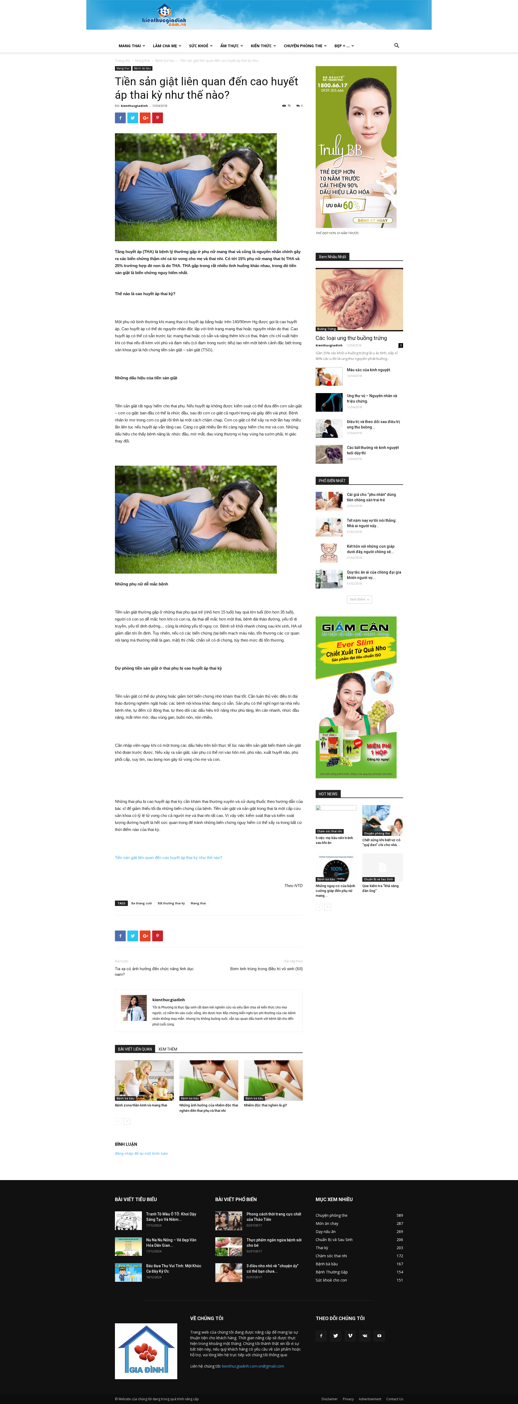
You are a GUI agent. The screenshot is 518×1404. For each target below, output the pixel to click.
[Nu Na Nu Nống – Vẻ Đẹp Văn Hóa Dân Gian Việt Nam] (128, 1246)
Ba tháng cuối (141, 903)
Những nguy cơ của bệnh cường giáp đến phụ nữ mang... (335, 891)
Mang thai (130, 45)
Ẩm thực (229, 45)
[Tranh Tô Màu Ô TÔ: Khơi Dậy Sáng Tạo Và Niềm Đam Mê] (128, 1220)
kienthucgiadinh (134, 106)
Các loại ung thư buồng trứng (351, 338)
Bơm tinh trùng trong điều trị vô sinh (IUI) (266, 968)
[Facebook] (321, 1336)
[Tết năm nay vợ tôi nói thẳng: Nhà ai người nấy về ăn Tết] (329, 527)
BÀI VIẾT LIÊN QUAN (135, 1049)
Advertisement (370, 1399)
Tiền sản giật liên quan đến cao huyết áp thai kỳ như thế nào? (168, 857)
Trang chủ (122, 60)
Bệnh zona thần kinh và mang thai (141, 1105)
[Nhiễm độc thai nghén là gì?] (273, 1080)
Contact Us (394, 1399)
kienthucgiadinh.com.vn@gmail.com (253, 1366)
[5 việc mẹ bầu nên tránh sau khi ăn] (336, 819)
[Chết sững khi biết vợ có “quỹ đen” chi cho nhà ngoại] (382, 820)
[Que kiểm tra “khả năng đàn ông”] (382, 867)
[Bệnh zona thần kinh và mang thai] (144, 1080)
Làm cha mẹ (165, 45)
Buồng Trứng (326, 329)
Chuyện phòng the (303, 45)
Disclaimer (330, 1399)
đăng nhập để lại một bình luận (141, 1153)
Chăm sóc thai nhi (329, 831)
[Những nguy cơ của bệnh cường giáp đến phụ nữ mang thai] (336, 867)
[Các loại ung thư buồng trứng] (359, 299)
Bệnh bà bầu (165, 60)
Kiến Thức (261, 45)
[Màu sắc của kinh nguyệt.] (329, 376)
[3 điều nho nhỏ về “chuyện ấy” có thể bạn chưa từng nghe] (228, 1272)
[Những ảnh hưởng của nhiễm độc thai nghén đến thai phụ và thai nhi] (208, 1080)
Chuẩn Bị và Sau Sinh (378, 879)
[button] (396, 46)
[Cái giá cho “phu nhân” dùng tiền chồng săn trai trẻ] (329, 501)
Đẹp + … (342, 45)
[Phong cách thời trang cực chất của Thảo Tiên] (228, 1220)
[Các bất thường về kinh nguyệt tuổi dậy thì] (329, 454)
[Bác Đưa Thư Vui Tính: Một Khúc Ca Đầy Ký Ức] (128, 1272)
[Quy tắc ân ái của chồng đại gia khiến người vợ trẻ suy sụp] (329, 579)
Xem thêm (357, 599)
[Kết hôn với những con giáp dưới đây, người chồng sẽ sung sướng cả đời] (329, 553)
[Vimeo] (350, 1336)
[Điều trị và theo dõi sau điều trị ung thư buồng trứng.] (329, 428)
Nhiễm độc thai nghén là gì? (265, 1105)
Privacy (348, 1399)
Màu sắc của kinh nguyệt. (369, 370)
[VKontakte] (364, 1336)
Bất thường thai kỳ (171, 903)
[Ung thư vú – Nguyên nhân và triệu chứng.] (329, 402)
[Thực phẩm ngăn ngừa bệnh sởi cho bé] (228, 1246)
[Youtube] (379, 1336)
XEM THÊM (167, 1049)
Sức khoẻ (198, 45)
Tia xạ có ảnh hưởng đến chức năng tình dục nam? (154, 971)
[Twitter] (335, 1336)
